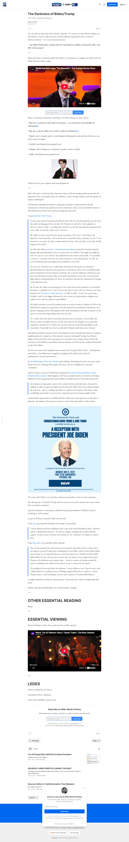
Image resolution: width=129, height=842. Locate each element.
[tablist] (33, 749)
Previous (35, 741)
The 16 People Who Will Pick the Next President (49, 754)
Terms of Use (74, 816)
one (34, 523)
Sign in (122, 4)
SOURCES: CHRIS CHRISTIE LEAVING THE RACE (49, 768)
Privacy (63, 828)
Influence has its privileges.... (38, 757)
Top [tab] (30, 749)
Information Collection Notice (64, 818)
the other (37, 543)
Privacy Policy (80, 818)
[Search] (100, 4)
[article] (64, 758)
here (36, 126)
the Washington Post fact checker (44, 361)
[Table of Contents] (2, 421)
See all (31, 797)
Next (95, 741)
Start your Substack (59, 833)
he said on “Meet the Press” (53, 293)
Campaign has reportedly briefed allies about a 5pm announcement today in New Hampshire (54, 772)
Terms (69, 828)
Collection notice (78, 828)
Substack (54, 838)
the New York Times (42, 215)
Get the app (74, 833)
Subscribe (112, 4)
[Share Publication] (104, 4)
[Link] (25, 600)
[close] (83, 788)
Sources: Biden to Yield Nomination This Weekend (51, 784)
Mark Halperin (32, 22)
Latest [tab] (35, 749)
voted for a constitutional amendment (61, 249)
